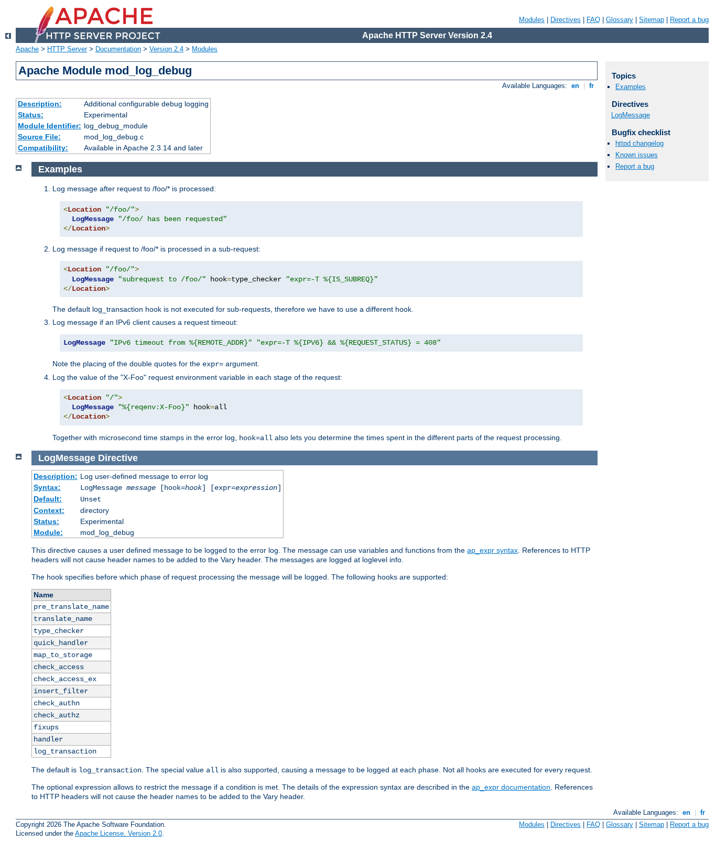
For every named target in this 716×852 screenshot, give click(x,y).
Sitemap (651, 20)
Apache (27, 49)
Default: (48, 499)
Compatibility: (43, 148)
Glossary (619, 20)
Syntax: (47, 487)
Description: (40, 104)
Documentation (118, 49)
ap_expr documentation (511, 787)
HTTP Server (67, 49)
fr (591, 86)
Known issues (636, 155)
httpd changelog (639, 143)
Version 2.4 (166, 49)
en (575, 86)
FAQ (593, 20)
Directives (565, 20)
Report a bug (689, 20)
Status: (31, 115)
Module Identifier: (49, 126)
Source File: (39, 137)
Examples (630, 87)
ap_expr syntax (492, 550)
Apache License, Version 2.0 (118, 833)
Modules (532, 20)
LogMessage (630, 115)
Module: (48, 532)
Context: (49, 510)
